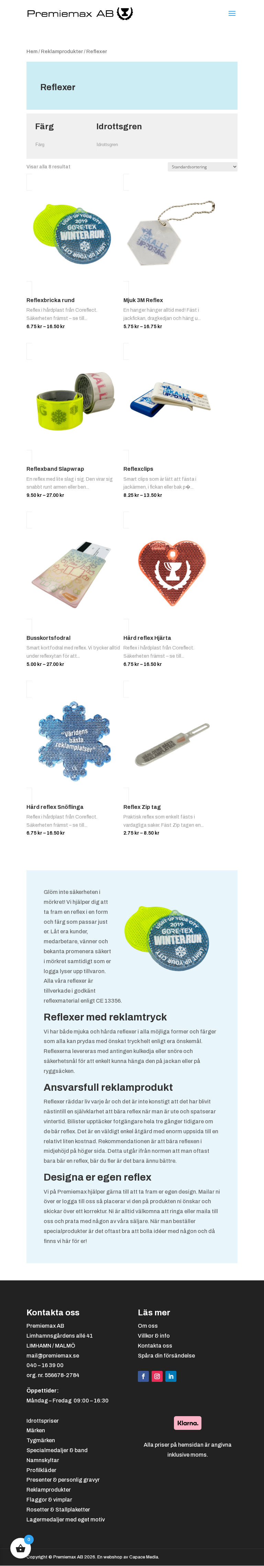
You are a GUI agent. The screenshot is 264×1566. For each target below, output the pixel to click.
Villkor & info (154, 1336)
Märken (35, 1430)
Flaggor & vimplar (49, 1500)
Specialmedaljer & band (57, 1450)
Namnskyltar (42, 1460)
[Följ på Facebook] (143, 1376)
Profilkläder (41, 1470)
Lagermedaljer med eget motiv (65, 1519)
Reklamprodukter (62, 51)
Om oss (148, 1326)
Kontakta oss (155, 1346)
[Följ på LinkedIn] (170, 1376)
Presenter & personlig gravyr (63, 1480)
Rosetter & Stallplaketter (58, 1510)
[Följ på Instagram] (157, 1376)
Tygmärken (40, 1440)
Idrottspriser (42, 1421)
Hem (31, 51)
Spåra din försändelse (166, 1356)
